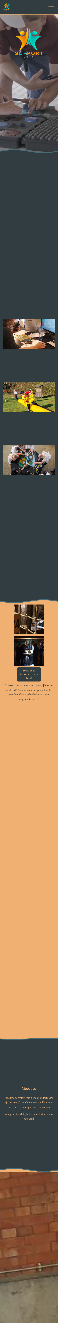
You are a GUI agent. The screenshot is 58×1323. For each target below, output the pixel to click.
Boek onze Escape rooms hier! (29, 674)
